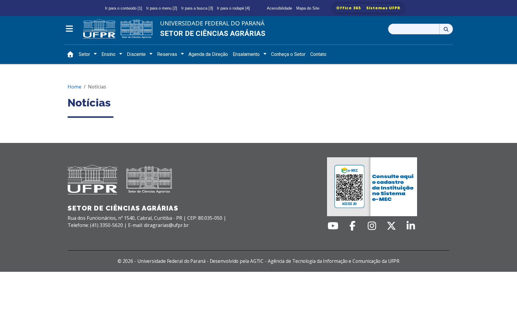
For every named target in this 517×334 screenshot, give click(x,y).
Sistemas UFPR (383, 7)
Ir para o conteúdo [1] (123, 8)
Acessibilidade (279, 8)
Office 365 (348, 7)
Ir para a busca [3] (197, 8)
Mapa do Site (307, 8)
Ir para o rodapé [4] (233, 8)
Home (74, 86)
